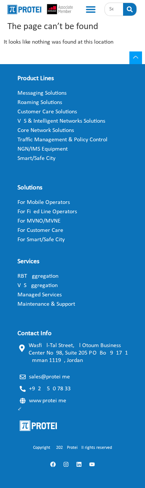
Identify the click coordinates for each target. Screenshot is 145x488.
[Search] (129, 9)
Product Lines (35, 78)
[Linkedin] (79, 464)
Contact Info (34, 333)
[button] (91, 9)
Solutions (29, 187)
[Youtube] (92, 464)
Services (28, 261)
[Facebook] (53, 464)
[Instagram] (66, 464)
